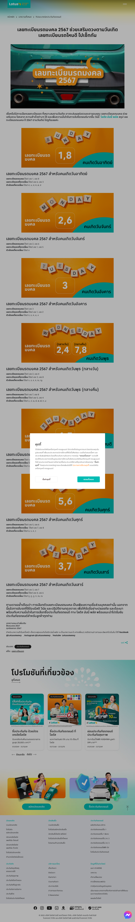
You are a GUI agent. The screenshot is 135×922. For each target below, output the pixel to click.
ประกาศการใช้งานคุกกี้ (81, 465)
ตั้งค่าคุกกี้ (46, 479)
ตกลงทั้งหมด (88, 479)
